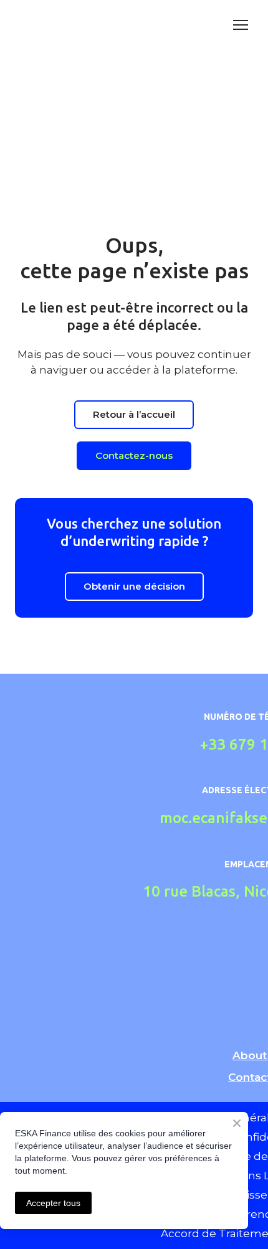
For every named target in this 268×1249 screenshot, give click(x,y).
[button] (134, 414)
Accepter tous (53, 1203)
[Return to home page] (77, 25)
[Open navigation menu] (240, 24)
